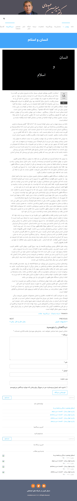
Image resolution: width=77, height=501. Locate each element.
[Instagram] (33, 486)
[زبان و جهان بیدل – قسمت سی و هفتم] (3, 472)
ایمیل (64, 371)
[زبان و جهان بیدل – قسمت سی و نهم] (3, 461)
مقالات (67, 27)
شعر (23, 27)
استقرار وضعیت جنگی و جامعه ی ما (64, 408)
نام (65, 362)
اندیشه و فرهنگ (55, 314)
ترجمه (34, 27)
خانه (72, 27)
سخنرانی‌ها (57, 27)
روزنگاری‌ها (49, 27)
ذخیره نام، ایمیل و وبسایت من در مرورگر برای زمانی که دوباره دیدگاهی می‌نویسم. (38, 387)
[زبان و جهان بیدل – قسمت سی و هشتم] (3, 467)
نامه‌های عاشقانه (18, 28)
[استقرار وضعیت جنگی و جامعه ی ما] (3, 456)
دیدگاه (64, 335)
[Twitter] (38, 486)
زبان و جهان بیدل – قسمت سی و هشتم (62, 415)
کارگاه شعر (29, 28)
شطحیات (41, 27)
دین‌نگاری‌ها (10, 27)
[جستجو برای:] (38, 398)
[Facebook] (44, 486)
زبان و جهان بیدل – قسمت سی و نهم (63, 411)
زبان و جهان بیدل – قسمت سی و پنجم (63, 421)
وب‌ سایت (63, 379)
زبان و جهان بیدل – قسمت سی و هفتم (63, 418)
